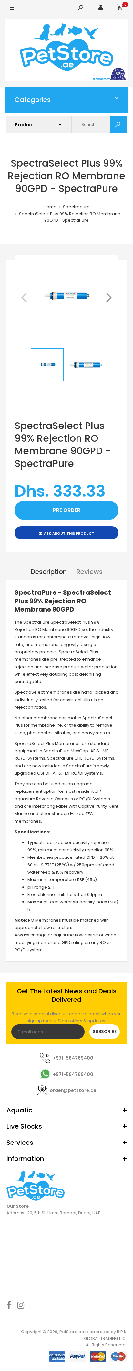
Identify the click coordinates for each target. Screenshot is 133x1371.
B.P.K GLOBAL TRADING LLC (105, 1335)
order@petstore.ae (73, 1090)
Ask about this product (69, 533)
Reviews (90, 571)
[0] (120, 8)
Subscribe (105, 1031)
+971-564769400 (73, 1058)
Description (49, 571)
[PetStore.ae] (66, 51)
